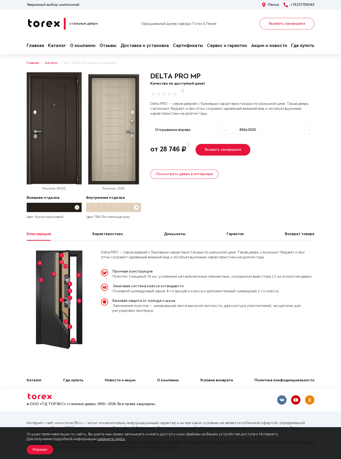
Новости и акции (120, 380)
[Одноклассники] (309, 400)
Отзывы (108, 46)
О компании (83, 46)
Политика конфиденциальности (284, 380)
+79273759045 (302, 5)
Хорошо (39, 450)
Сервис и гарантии (227, 46)
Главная (35, 46)
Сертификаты (188, 46)
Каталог (57, 46)
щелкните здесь (111, 439)
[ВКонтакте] (281, 400)
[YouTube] (295, 400)
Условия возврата (216, 380)
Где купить (302, 46)
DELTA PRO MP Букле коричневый (90, 63)
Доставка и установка (145, 46)
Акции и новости (269, 46)
